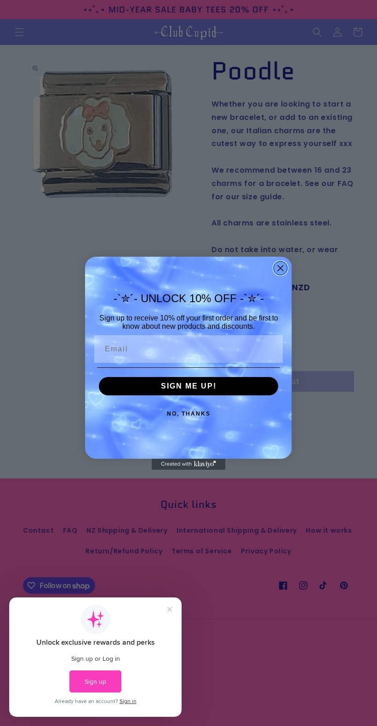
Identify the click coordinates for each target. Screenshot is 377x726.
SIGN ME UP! (189, 386)
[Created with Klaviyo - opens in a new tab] (188, 464)
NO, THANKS (189, 414)
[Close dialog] (280, 268)
